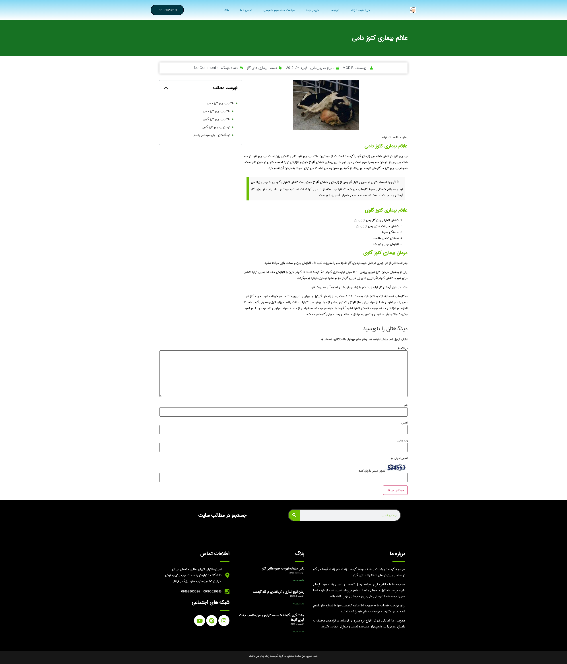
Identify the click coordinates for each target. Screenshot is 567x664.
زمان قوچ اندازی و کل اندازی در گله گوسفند (278, 592)
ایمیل (405, 422)
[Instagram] (223, 620)
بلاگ (226, 10)
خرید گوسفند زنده (360, 10)
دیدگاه (403, 348)
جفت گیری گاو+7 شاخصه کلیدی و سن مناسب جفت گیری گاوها (271, 617)
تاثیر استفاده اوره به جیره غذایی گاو (283, 568)
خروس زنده (312, 10)
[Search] (294, 515)
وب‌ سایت (402, 440)
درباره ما (335, 10)
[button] (166, 88)
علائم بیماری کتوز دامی (220, 103)
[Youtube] (199, 620)
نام (406, 405)
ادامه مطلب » (298, 580)
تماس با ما (246, 10)
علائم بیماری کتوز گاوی (216, 119)
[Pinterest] (211, 620)
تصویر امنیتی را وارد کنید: (371, 470)
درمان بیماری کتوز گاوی (216, 127)
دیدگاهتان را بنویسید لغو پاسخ (211, 135)
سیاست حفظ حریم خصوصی (279, 10)
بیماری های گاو (257, 68)
